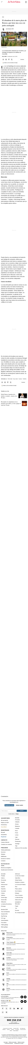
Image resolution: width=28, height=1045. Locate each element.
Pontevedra (18, 841)
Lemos (16, 835)
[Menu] (2, 2)
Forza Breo (3, 922)
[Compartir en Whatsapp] (3, 59)
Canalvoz (12, 1029)
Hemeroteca (4, 824)
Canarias (20, 378)
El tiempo (3, 906)
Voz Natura (17, 1029)
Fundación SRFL (16, 1028)
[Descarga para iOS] (22, 997)
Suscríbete (4, 826)
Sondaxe (8, 1029)
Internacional (4, 884)
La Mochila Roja (19, 897)
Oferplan (3, 854)
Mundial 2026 (4, 909)
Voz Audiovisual (22, 1028)
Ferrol (16, 832)
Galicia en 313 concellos (21, 848)
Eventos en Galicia (5, 858)
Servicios (3, 852)
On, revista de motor (20, 912)
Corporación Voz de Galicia (7, 1028)
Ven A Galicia (18, 891)
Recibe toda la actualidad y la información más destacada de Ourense (16, 989)
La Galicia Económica (6, 904)
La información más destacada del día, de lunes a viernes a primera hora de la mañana (16, 933)
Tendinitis (24, 378)
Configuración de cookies (18, 1043)
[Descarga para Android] (25, 997)
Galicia (2, 878)
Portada (3, 875)
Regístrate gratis (9, 805)
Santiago (17, 843)
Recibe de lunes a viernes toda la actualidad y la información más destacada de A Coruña (16, 969)
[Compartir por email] (6, 59)
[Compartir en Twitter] (12, 59)
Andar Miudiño (4, 920)
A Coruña (17, 819)
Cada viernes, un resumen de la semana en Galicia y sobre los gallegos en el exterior (16, 964)
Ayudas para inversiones (7, 869)
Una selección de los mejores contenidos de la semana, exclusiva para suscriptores (15, 943)
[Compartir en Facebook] (9, 59)
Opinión (3, 886)
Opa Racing (4, 916)
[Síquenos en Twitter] (6, 1008)
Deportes (3, 888)
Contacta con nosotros (6, 844)
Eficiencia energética (6, 867)
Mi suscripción (4, 820)
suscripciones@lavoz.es (14, 1023)
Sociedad (3, 891)
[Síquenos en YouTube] (18, 1008)
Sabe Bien (17, 878)
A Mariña (17, 821)
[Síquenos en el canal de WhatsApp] (2, 1012)
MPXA (11, 1030)
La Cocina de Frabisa (20, 884)
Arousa (17, 824)
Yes (16, 908)
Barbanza (17, 826)
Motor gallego (4, 927)
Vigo (16, 845)
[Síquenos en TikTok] (21, 1008)
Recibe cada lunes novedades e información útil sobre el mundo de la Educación (15, 949)
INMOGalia (3, 856)
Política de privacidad (12, 1042)
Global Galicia (18, 880)
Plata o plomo (18, 888)
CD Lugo (3, 918)
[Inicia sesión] (26, 2)
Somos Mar (4, 899)
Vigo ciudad (15, 378)
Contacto (3, 860)
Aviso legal (6, 1042)
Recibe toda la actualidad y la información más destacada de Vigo (16, 984)
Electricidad (10, 378)
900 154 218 (14, 1020)
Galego (17, 813)
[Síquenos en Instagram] (10, 1008)
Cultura (3, 893)
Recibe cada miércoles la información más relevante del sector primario (15, 954)
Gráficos (3, 895)
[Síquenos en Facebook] (2, 1008)
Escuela (17, 910)
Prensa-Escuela (23, 1029)
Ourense (17, 839)
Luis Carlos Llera (10, 28)
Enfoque (17, 893)
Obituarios (3, 901)
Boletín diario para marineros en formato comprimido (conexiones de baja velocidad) (15, 958)
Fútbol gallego (4, 924)
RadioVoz (4, 1029)
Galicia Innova (18, 899)
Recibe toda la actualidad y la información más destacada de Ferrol (16, 974)
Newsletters (4, 834)
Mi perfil (3, 832)
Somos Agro (4, 897)
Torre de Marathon (5, 911)
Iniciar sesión (19, 805)
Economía (3, 880)
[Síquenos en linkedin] (14, 1008)
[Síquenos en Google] (6, 1012)
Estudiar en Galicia (19, 882)
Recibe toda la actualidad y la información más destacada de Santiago (16, 979)
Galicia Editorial (15, 1030)
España (3, 882)
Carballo (17, 828)
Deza (16, 830)
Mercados (17, 903)
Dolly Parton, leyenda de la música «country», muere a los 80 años (9, 395)
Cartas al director (5, 842)
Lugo (16, 837)
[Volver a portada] (14, 2)
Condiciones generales (9, 1043)
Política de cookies (21, 1042)
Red (16, 886)
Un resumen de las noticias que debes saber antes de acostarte (15, 938)
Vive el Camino (18, 895)
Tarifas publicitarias (5, 850)
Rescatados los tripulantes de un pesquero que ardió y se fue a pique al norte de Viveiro (11, 403)
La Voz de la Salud (19, 875)
